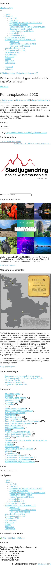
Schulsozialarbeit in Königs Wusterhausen (27, 27)
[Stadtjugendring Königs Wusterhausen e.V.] (19, 73)
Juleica (8, 430)
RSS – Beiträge (18, 538)
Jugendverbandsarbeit (14, 428)
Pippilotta (9, 445)
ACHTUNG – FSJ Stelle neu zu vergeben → (32, 144)
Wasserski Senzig (12, 380)
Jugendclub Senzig (13, 417)
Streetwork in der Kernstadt (20, 29)
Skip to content (6, 8)
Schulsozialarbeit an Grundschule (19, 449)
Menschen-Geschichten (15, 48)
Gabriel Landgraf (7, 100)
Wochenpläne (10, 54)
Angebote (9, 396)
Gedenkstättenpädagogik (15, 408)
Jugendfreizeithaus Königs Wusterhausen (22, 421)
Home (7, 14)
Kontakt (8, 59)
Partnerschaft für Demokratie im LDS (20, 40)
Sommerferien (11, 453)
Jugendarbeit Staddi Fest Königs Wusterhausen (26, 133)
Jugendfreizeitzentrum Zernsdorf (18, 423)
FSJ (6, 406)
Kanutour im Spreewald (15, 382)
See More (4, 87)
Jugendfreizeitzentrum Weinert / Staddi (25, 23)
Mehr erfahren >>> (7, 265)
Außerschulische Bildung (15, 398)
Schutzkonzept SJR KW (15, 37)
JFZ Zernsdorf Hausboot (15, 413)
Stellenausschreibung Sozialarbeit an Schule (24, 378)
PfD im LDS (14, 42)
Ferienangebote (11, 402)
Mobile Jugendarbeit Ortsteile (21, 31)
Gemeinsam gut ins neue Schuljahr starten (22, 376)
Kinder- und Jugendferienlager (17, 432)
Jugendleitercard (16, 35)
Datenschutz (10, 63)
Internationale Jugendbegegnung (19, 411)
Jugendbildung (15, 33)
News (7, 438)
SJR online (9, 57)
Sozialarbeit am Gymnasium (16, 455)
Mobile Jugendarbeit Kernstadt (17, 434)
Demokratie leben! (12, 400)
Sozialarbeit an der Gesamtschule (19, 457)
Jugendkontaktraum (13, 425)
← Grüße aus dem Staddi (10, 142)
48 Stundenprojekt (12, 394)
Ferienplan (9, 404)
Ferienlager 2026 (12, 52)
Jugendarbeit (10, 415)
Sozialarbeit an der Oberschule (18, 459)
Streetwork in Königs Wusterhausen (20, 462)
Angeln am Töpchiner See (16, 385)
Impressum (9, 61)
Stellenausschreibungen (15, 50)
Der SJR (13, 18)
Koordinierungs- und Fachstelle (22, 44)
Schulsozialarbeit (12, 447)
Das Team (13, 20)
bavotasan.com (44, 564)
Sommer (8, 451)
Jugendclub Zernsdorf (18, 25)
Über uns (8, 16)
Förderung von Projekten (19, 46)
